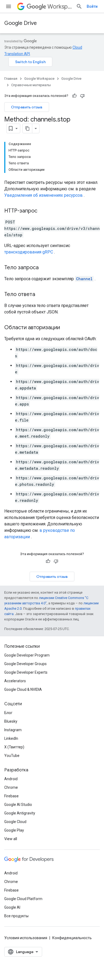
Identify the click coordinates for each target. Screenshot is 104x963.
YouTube (11, 755)
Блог (8, 713)
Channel (84, 278)
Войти (92, 6)
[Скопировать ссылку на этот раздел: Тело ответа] (40, 294)
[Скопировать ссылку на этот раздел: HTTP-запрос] (42, 211)
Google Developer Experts (25, 672)
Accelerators (15, 681)
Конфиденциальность (72, 938)
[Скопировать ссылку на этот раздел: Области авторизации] (65, 328)
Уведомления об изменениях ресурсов (43, 195)
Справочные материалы (31, 85)
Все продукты (16, 916)
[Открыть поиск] (79, 6)
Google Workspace (39, 79)
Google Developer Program (27, 655)
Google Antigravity (19, 813)
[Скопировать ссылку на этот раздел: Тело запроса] (44, 268)
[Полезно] (74, 96)
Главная (10, 79)
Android (11, 779)
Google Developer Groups (25, 664)
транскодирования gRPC (28, 252)
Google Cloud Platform (23, 899)
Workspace (59, 6)
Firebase (11, 796)
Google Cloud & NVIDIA (23, 689)
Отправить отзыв (26, 107)
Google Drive (20, 23)
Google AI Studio (18, 804)
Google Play (14, 830)
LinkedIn (11, 738)
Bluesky (10, 721)
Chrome (11, 787)
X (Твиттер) (14, 747)
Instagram (13, 730)
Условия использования (25, 938)
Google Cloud (15, 822)
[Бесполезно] (82, 96)
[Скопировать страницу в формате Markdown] (27, 128)
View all (10, 839)
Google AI (12, 907)
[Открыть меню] (8, 6)
